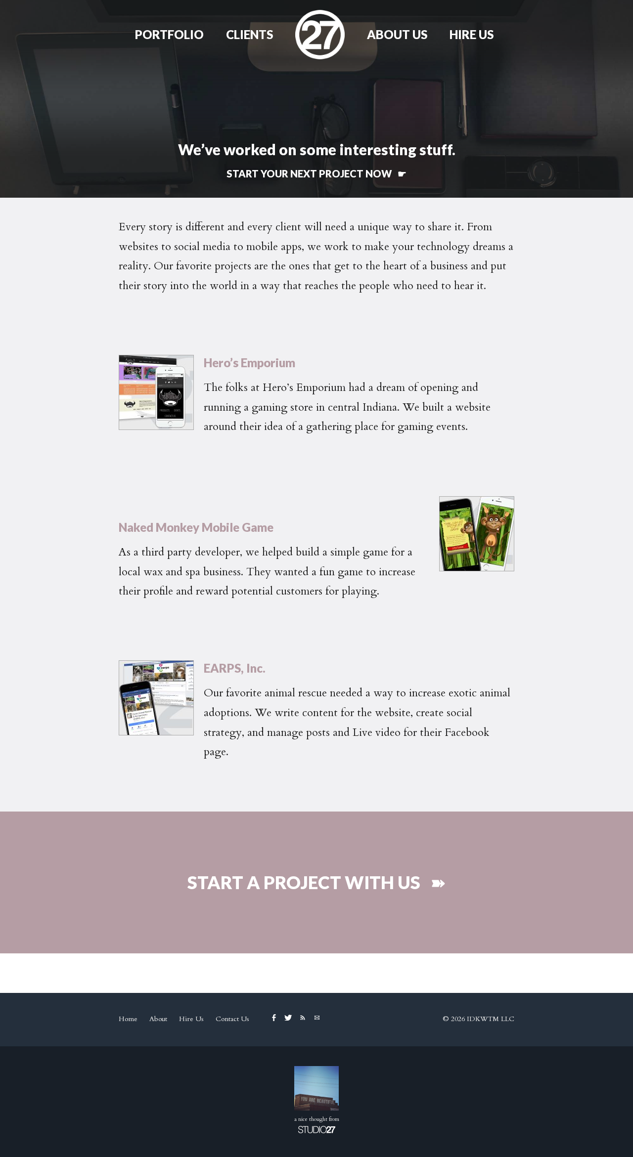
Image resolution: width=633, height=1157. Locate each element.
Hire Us (472, 34)
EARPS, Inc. (235, 668)
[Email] (317, 1018)
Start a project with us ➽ (316, 882)
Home (320, 34)
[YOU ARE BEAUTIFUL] (316, 1106)
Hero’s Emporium (249, 362)
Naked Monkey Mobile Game (196, 527)
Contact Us (232, 1019)
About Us (397, 34)
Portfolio (169, 34)
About (158, 1019)
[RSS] (303, 1018)
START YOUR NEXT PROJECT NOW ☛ (316, 173)
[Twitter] (288, 1018)
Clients (249, 34)
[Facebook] (274, 1018)
